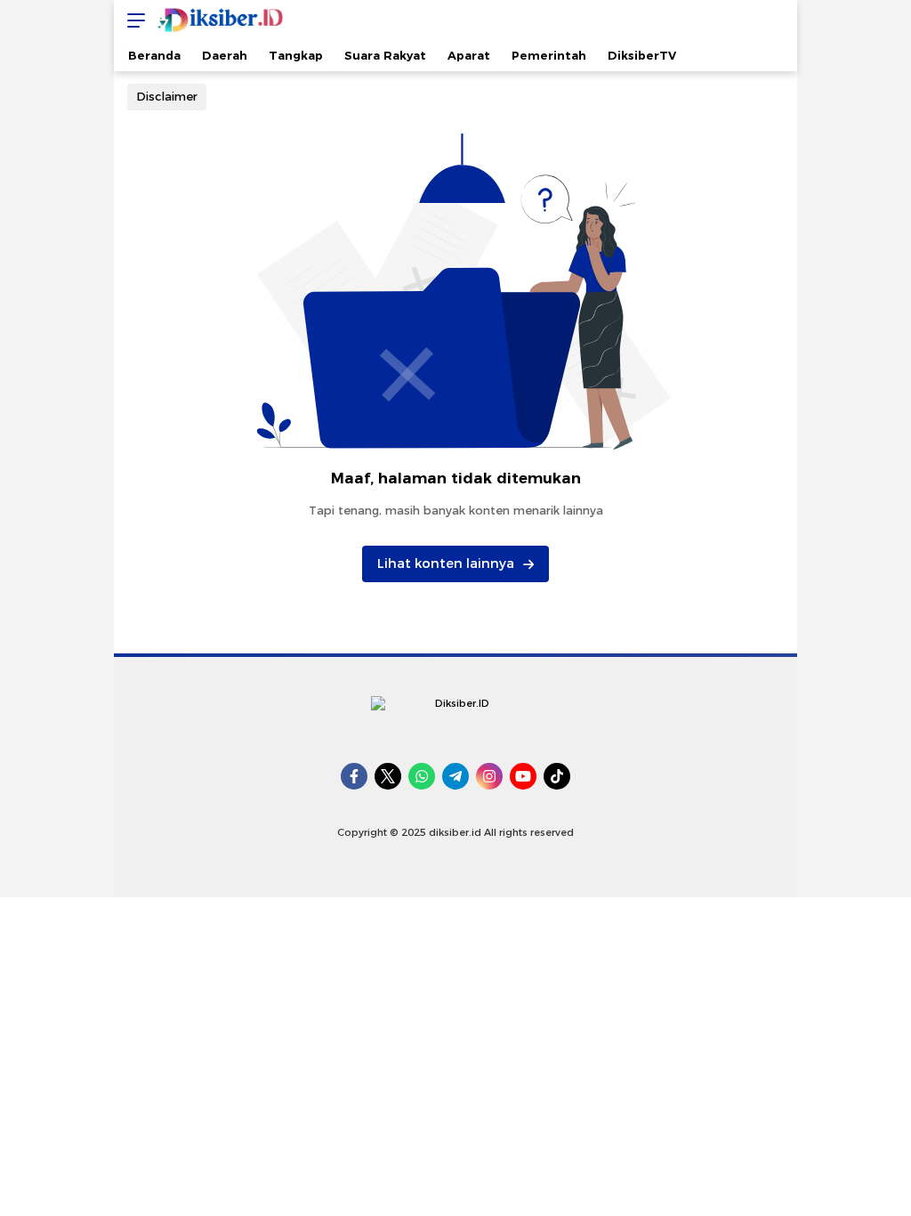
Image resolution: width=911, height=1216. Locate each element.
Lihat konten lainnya (445, 563)
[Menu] (131, 20)
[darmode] (777, 20)
